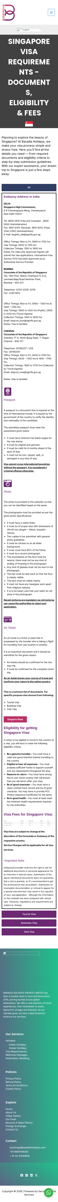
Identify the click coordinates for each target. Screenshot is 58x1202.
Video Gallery (13, 1115)
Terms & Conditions (17, 1085)
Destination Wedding (17, 1058)
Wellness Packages (16, 1054)
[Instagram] (26, 1175)
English (25, 29)
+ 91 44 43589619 (20, 1155)
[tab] (29, 187)
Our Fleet (11, 1119)
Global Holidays (18, 1048)
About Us (11, 1112)
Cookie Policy (13, 1088)
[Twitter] (36, 1175)
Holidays (10, 1040)
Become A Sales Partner (19, 1122)
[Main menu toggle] (51, 12)
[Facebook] (21, 1175)
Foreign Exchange (16, 1126)
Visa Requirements (16, 1051)
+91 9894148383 (19, 1151)
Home (9, 1109)
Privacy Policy (13, 1078)
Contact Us (12, 1129)
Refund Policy (13, 1082)
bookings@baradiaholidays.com (28, 1147)
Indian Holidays (17, 1044)
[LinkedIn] (31, 1175)
